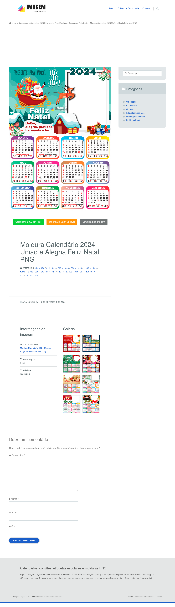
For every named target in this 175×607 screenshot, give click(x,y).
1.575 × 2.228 (31, 275)
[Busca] (154, 6)
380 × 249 (39, 271)
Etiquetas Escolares (135, 112)
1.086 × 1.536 (90, 268)
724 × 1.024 (76, 268)
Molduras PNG (133, 120)
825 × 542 (62, 271)
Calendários (131, 101)
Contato (146, 8)
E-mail (16, 512)
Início (111, 8)
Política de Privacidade (128, 8)
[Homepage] (31, 8)
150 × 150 (39, 268)
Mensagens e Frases (135, 116)
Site (13, 526)
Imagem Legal (18, 596)
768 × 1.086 (63, 268)
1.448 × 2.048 (26, 271)
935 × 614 (73, 271)
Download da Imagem (94, 222)
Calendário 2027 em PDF (28, 222)
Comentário (18, 455)
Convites (130, 109)
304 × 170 (84, 271)
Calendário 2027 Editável (62, 222)
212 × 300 (51, 268)
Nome (15, 498)
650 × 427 (51, 271)
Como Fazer (131, 105)
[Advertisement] (83, 44)
